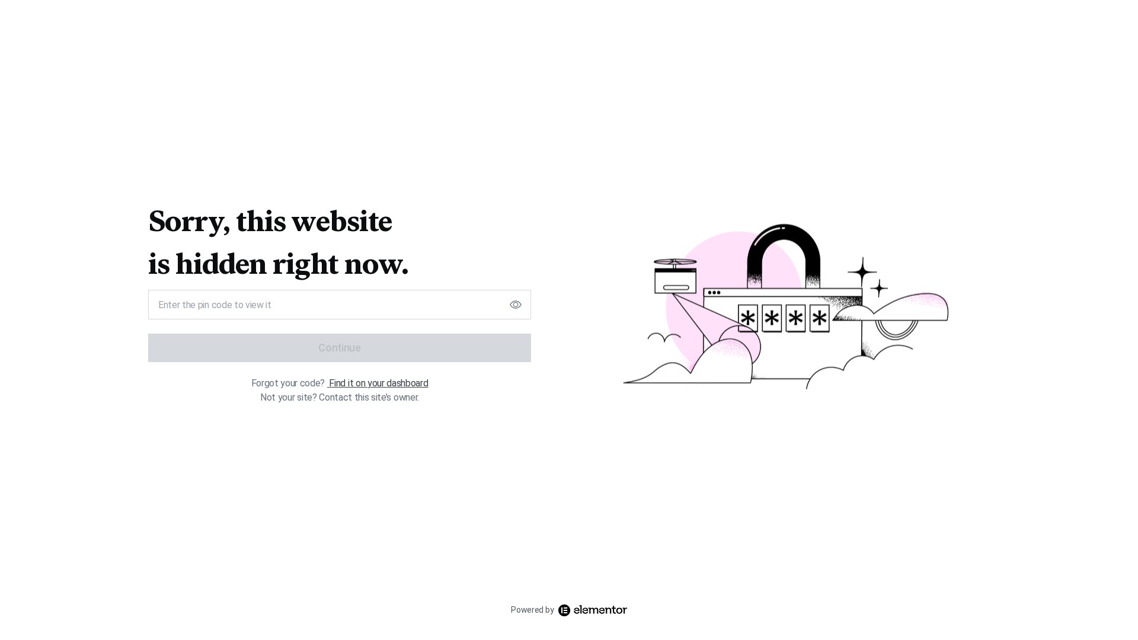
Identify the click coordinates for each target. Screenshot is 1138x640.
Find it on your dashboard (378, 383)
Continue (339, 347)
